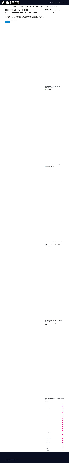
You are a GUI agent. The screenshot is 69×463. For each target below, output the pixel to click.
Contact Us (51, 455)
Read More (7, 22)
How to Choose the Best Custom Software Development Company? (52, 87)
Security (54, 434)
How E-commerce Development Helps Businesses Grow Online (54, 321)
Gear (54, 420)
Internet (26, 6)
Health (42, 6)
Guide (55, 6)
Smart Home (54, 436)
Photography (54, 432)
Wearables (54, 450)
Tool (54, 444)
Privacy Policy (22, 455)
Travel (54, 446)
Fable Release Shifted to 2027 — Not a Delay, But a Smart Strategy (54, 399)
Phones (54, 430)
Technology (14, 6)
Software (54, 440)
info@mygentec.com (12, 460)
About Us (35, 455)
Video (54, 448)
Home (54, 426)
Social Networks (49, 6)
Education (32, 6)
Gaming (37, 6)
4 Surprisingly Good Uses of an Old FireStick (53, 164)
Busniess (21, 6)
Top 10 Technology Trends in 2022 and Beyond (21, 12)
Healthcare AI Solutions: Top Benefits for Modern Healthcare (53, 242)
